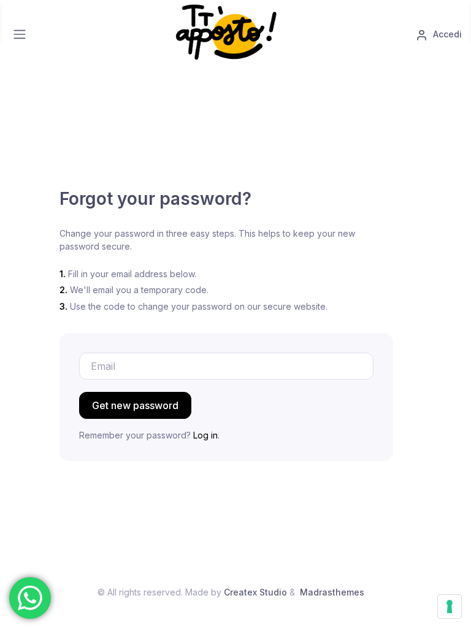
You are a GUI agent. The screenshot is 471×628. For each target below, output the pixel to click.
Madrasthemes (332, 592)
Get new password (135, 405)
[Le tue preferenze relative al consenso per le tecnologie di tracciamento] (449, 606)
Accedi (446, 34)
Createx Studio (255, 592)
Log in (205, 435)
